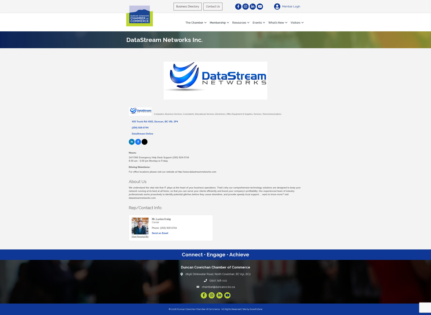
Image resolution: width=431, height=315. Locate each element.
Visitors (295, 22)
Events (257, 22)
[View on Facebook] (138, 144)
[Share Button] (158, 108)
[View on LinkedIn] (132, 144)
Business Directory (187, 6)
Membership (218, 22)
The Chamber (194, 22)
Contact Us (213, 6)
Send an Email (160, 233)
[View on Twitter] (144, 144)
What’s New (276, 22)
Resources (239, 22)
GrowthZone (256, 309)
